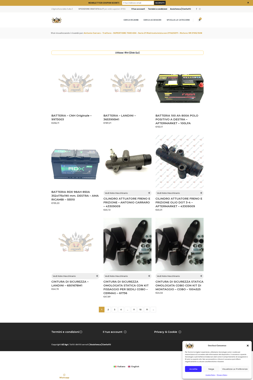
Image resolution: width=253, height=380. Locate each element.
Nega (211, 369)
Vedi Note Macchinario (116, 193)
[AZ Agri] (56, 20)
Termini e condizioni (157, 9)
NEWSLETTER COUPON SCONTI (103, 3)
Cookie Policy (210, 375)
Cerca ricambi (130, 20)
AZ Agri (64, 344)
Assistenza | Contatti (180, 9)
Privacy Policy (222, 375)
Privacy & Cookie (165, 331)
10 (140, 309)
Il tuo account (138, 9)
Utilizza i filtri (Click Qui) (127, 52)
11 (147, 309)
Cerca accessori (152, 20)
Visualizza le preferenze (235, 369)
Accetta (193, 369)
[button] (247, 345)
